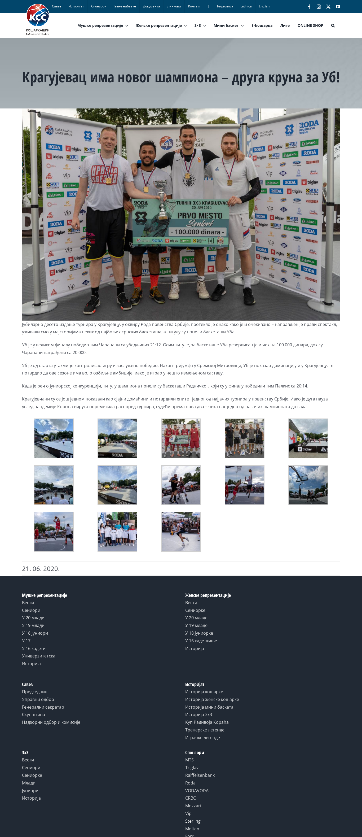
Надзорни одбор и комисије (51, 722)
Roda (190, 783)
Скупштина (33, 714)
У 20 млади (33, 618)
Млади (29, 783)
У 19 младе (196, 625)
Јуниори (30, 791)
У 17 (26, 641)
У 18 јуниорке (199, 633)
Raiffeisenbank (200, 775)
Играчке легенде (202, 737)
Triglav (191, 767)
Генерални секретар (43, 707)
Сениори (31, 610)
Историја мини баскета (209, 707)
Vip (188, 813)
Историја (31, 663)
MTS (189, 760)
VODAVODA (197, 791)
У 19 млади (33, 625)
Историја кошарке (204, 692)
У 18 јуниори (35, 633)
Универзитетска (38, 656)
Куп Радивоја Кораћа (207, 722)
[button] (333, 25)
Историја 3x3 (198, 714)
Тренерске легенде (204, 730)
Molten (192, 829)
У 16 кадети (34, 648)
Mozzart (193, 806)
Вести (28, 602)
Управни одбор (38, 699)
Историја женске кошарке (212, 699)
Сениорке (195, 610)
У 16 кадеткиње (201, 641)
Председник (34, 692)
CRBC (190, 798)
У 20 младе (196, 618)
